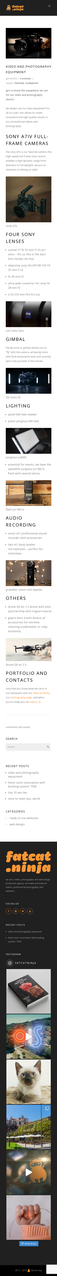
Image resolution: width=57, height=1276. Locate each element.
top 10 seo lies (17, 792)
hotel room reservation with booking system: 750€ (26, 784)
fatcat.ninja (19, 83)
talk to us (35, 702)
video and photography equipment (25, 931)
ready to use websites (24, 818)
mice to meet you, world (24, 798)
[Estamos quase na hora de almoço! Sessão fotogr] (28, 1127)
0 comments (25, 78)
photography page (21, 697)
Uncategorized (32, 83)
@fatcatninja (30, 1243)
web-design (17, 824)
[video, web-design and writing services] (28, 1270)
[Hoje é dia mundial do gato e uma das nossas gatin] (28, 1082)
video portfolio (41, 693)
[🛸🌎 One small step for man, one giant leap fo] (28, 1172)
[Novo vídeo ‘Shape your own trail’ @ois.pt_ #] (28, 1036)
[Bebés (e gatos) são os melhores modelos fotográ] (28, 1217)
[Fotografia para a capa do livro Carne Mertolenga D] (28, 991)
